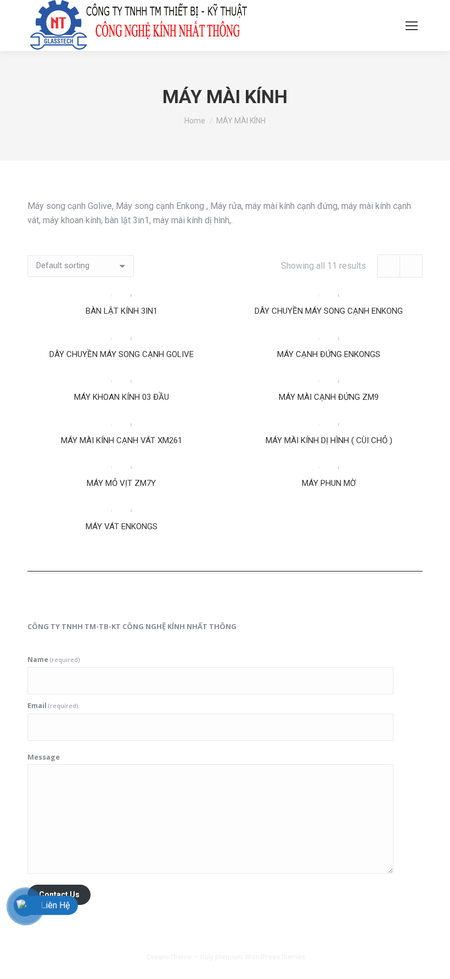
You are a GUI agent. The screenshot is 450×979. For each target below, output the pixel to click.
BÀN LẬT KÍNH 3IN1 (122, 311)
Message (43, 757)
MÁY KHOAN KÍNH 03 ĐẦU (121, 397)
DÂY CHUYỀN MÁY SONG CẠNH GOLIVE (121, 354)
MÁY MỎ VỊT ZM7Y (121, 483)
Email (52, 705)
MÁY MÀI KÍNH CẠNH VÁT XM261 (121, 440)
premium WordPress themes (260, 957)
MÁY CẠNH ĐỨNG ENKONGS (328, 354)
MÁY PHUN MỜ (329, 483)
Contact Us (59, 894)
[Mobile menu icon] (412, 26)
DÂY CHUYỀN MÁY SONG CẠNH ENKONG (329, 311)
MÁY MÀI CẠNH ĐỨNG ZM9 (329, 397)
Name (53, 659)
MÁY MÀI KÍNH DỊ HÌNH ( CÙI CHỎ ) (329, 440)
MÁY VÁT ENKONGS (122, 526)
